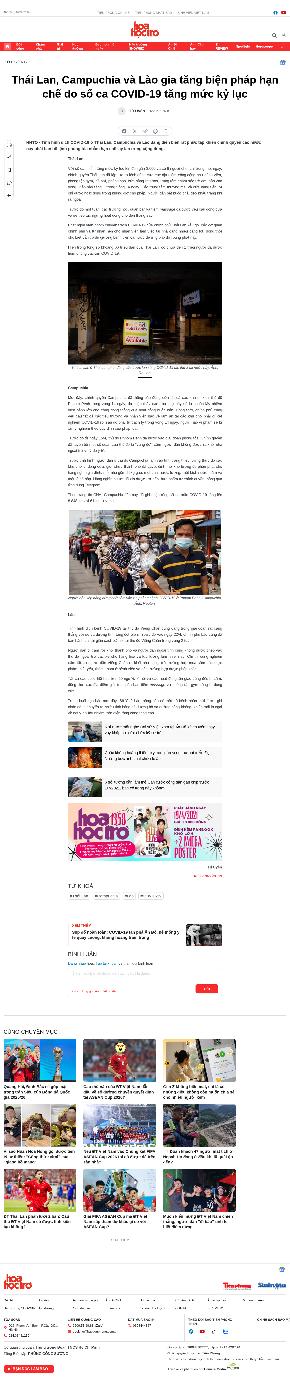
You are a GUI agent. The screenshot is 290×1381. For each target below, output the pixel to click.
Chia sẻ (9, 157)
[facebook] (275, 12)
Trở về (9, 195)
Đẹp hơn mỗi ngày (105, 46)
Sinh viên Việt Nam (193, 12)
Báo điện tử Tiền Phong (145, 29)
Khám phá (40, 46)
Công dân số (81, 1308)
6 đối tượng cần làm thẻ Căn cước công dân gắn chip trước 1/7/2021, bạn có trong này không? (157, 785)
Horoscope (264, 46)
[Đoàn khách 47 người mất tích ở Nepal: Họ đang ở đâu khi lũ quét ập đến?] (199, 1125)
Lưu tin (9, 170)
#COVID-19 (151, 896)
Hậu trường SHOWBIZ (138, 46)
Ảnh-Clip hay (197, 46)
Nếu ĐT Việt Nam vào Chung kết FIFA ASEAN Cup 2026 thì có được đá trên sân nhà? (119, 1156)
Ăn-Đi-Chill (173, 46)
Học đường (77, 46)
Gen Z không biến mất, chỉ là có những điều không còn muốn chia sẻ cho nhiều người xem (198, 1092)
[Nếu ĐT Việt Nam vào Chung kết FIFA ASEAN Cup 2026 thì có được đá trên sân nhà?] (119, 1125)
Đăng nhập (77, 963)
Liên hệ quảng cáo (84, 1319)
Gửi (207, 989)
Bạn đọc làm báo (30, 1369)
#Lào (129, 896)
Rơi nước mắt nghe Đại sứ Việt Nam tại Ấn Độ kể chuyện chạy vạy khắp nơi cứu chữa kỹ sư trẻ (160, 730)
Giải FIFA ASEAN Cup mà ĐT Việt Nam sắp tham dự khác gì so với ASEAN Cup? (115, 1221)
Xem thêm (282, 46)
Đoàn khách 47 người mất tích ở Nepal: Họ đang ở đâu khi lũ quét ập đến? (198, 1156)
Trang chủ (7, 46)
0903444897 (142, 1325)
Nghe (9, 144)
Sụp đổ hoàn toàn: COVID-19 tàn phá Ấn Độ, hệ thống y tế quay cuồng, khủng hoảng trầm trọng (125, 935)
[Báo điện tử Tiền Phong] (237, 1287)
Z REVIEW (222, 46)
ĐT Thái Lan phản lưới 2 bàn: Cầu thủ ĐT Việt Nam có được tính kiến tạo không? (37, 1221)
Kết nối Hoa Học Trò (154, 1308)
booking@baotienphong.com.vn (95, 1331)
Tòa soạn (12, 1319)
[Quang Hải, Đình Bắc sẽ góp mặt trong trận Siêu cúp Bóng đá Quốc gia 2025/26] (40, 1060)
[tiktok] (216, 1331)
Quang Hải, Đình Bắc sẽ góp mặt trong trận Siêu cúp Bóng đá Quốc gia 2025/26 (37, 1092)
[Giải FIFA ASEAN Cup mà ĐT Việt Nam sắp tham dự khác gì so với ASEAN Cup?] (119, 1190)
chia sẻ (124, 131)
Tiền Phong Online (113, 12)
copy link (145, 131)
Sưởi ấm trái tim (185, 1300)
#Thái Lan (79, 896)
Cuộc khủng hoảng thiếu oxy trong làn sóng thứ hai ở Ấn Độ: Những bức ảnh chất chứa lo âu (158, 755)
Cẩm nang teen (253, 1300)
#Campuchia (106, 896)
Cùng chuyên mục (31, 1032)
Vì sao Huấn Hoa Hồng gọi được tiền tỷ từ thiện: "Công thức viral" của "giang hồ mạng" (39, 1156)
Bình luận (9, 182)
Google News (282, 62)
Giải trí (60, 46)
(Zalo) (99, 1325)
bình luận (165, 131)
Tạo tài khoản (107, 963)
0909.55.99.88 (83, 1325)
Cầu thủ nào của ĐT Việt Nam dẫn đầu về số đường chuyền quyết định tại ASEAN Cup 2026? (118, 1092)
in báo (155, 131)
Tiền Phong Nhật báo (153, 12)
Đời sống (20, 46)
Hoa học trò (18, 1282)
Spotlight (243, 46)
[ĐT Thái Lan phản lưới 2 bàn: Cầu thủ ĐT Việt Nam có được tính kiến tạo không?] (40, 1190)
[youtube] (283, 12)
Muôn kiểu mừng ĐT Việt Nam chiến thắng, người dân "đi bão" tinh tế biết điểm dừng (198, 1221)
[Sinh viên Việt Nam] (272, 1287)
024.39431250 (19, 1335)
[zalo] (228, 1332)
